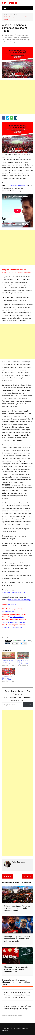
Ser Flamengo (9, 2)
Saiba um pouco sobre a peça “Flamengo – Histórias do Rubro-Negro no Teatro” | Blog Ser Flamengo (17, 995)
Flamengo (16, 37)
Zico (4, 44)
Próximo (26, 876)
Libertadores (15, 39)
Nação (28, 39)
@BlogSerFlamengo (9, 611)
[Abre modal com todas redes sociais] (15, 118)
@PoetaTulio (12, 604)
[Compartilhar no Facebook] (3, 118)
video (28, 42)
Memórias (23, 39)
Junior (9, 39)
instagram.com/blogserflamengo (13, 622)
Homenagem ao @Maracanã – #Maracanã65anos (8, 678)
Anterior (8, 876)
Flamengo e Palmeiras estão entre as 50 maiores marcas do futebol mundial (17, 969)
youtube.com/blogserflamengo (13, 627)
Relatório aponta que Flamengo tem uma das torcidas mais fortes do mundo (17, 908)
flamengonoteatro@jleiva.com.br (13, 592)
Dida (5, 37)
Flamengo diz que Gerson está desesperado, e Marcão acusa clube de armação (17, 939)
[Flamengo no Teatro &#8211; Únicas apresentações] (8, 655)
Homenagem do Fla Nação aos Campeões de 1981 (22, 662)
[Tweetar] (7, 118)
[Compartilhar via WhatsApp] (11, 118)
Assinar (28, 705)
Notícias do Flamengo (9, 42)
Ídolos (4, 39)
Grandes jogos (24, 37)
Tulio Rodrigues (8, 35)
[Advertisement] (17, 97)
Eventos (9, 37)
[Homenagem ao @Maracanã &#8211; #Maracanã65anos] (8, 671)
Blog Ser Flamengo (17, 617)
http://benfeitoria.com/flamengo (16, 185)
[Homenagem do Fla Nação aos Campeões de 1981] (23, 655)
